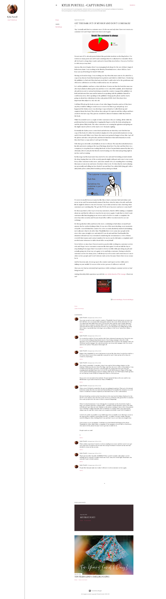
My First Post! (87, 517)
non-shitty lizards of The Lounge (115, 274)
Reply (81, 332)
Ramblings (58, 27)
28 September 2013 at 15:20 (94, 351)
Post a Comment (83, 579)
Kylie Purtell (83, 317)
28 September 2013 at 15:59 (94, 363)
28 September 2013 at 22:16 (94, 441)
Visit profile (12, 20)
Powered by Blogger (97, 590)
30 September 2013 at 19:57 (94, 465)
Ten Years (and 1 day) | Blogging (91, 576)
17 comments (87, 520)
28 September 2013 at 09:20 (94, 317)
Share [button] (57, 20)
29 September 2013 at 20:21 (94, 453)
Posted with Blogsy (128, 299)
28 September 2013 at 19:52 (94, 385)
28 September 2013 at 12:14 (94, 336)
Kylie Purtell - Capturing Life (87, 5)
